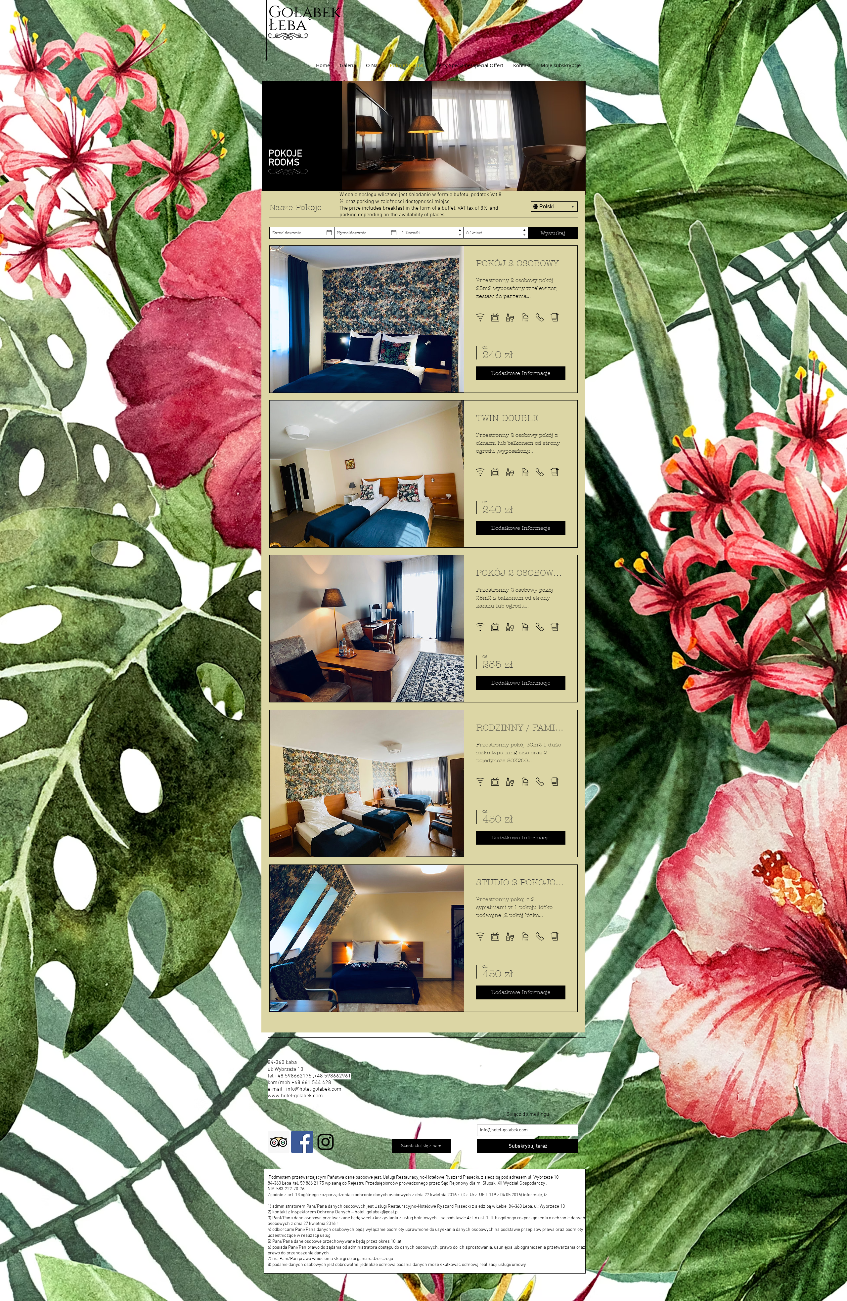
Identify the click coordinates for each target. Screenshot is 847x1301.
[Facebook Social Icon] (302, 1142)
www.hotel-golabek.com (295, 1096)
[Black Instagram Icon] (325, 1142)
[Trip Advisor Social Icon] (279, 1142)
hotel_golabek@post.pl (377, 1212)
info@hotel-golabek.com (313, 1089)
